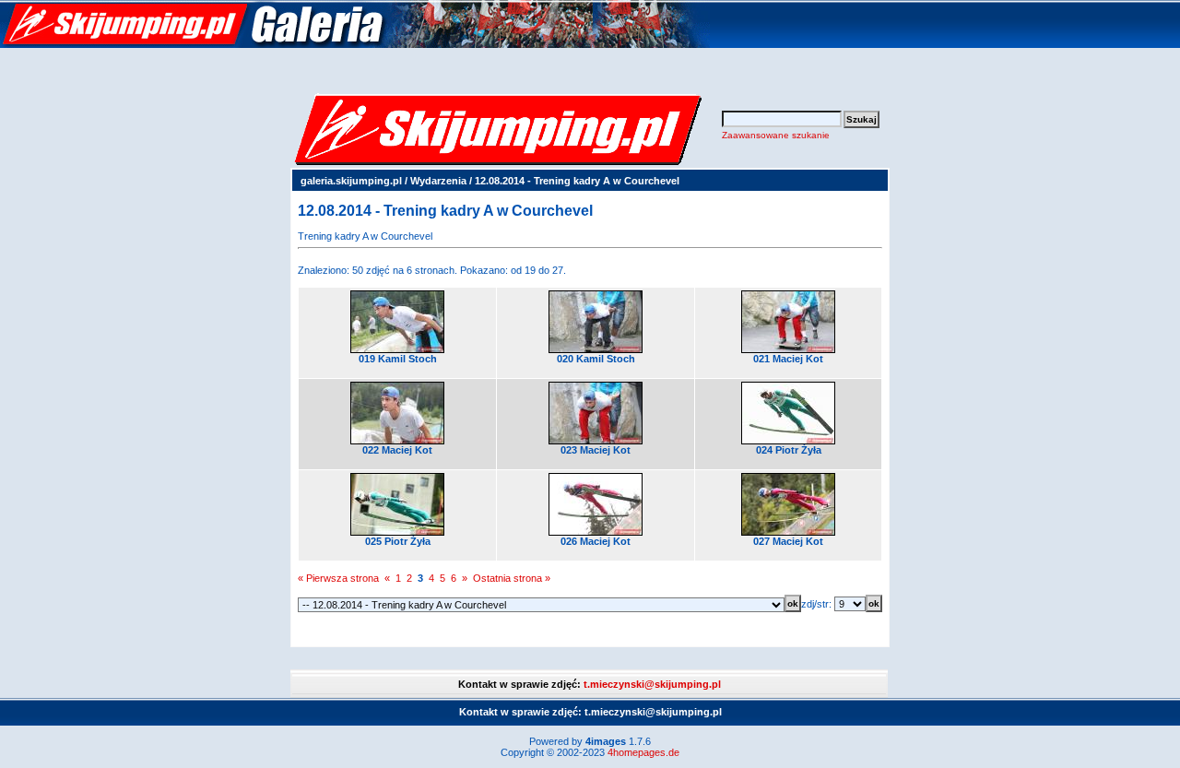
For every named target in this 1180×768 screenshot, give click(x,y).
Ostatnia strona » (511, 578)
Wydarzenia (438, 180)
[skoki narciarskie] (355, 44)
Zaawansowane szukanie (776, 135)
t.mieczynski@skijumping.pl (652, 684)
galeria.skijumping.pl (351, 180)
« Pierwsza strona (338, 578)
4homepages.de (643, 752)
